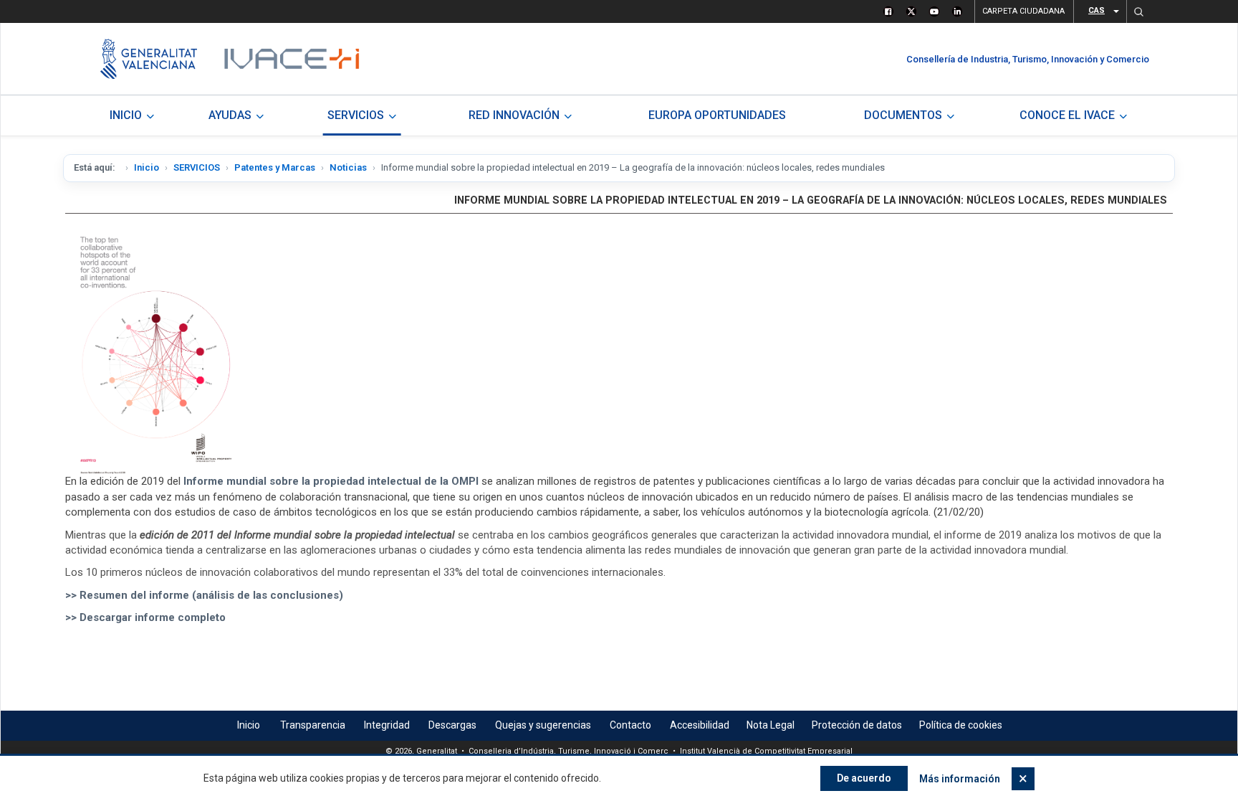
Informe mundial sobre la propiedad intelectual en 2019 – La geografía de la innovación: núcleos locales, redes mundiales (810, 200)
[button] (1138, 11)
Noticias (348, 167)
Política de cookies (960, 725)
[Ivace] (290, 59)
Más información (959, 779)
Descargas (452, 725)
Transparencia (312, 725)
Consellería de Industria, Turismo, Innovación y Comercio (1027, 59)
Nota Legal (771, 725)
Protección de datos (857, 725)
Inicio (146, 167)
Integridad (387, 725)
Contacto (630, 725)
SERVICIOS (196, 167)
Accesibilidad (699, 725)
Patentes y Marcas (274, 167)
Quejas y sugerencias (543, 725)
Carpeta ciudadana (1023, 11)
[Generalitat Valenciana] (148, 59)
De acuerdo (864, 778)
